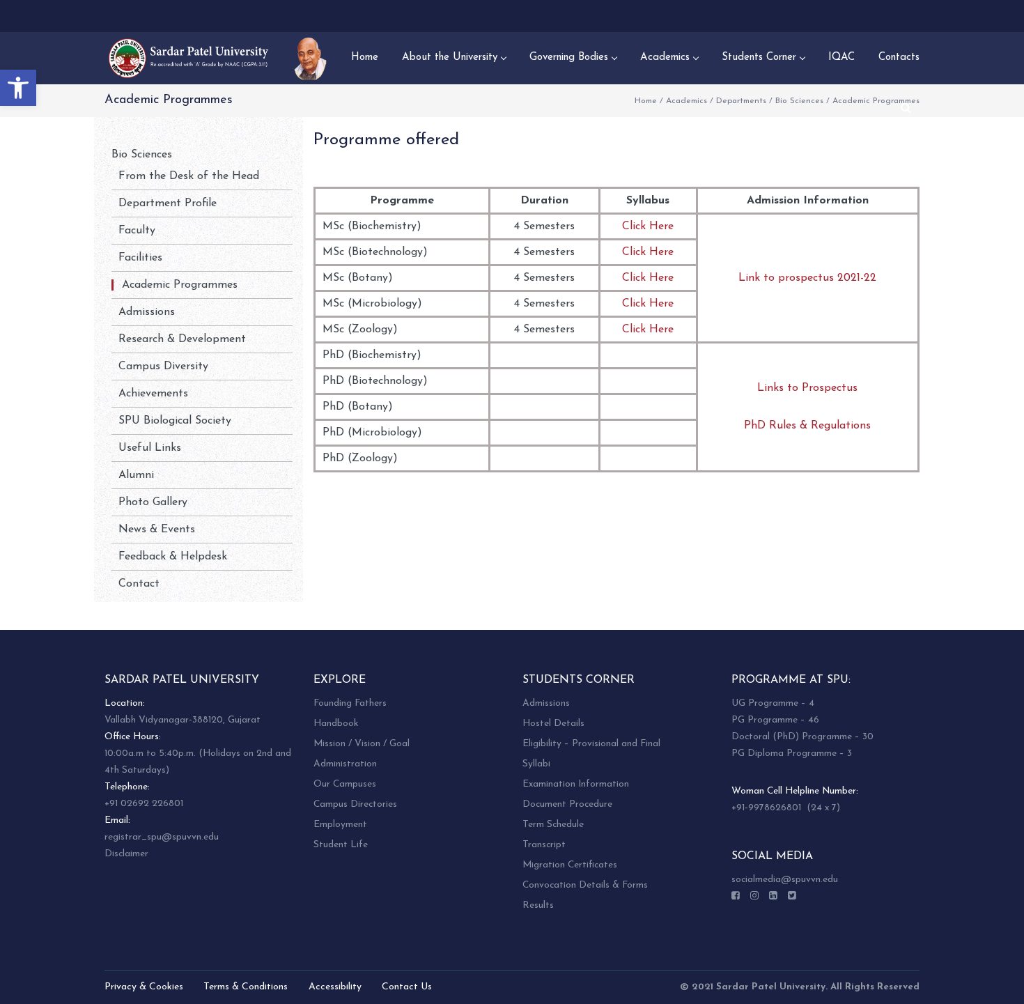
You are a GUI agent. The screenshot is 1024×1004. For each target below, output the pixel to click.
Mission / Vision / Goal (361, 743)
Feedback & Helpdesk (172, 556)
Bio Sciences (799, 101)
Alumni (136, 475)
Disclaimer (126, 853)
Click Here (648, 226)
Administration (345, 764)
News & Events (156, 529)
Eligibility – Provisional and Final (591, 743)
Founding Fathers (350, 703)
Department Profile (167, 203)
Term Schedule (553, 824)
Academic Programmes (180, 285)
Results (538, 905)
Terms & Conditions (245, 987)
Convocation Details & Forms (585, 885)
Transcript (544, 844)
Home (646, 101)
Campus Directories (355, 804)
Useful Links (149, 448)
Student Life (340, 844)
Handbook (335, 723)
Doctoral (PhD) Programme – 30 (802, 736)
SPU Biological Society (174, 420)
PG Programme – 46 (775, 720)
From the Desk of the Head (188, 176)
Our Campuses (344, 784)
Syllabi (536, 764)
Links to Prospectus (807, 388)
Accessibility (335, 987)
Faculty (136, 230)
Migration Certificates (569, 865)
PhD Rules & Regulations (807, 425)
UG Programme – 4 (772, 703)
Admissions (146, 312)
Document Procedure (567, 804)
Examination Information (575, 784)
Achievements (153, 393)
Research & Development (182, 339)
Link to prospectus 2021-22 (807, 278)
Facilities (140, 257)
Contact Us (407, 987)
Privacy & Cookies (143, 987)
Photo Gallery (152, 502)
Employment (340, 824)
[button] (18, 88)
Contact (139, 583)
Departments (741, 101)
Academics (686, 101)
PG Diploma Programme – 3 (791, 753)
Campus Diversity (163, 366)
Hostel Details (553, 723)
